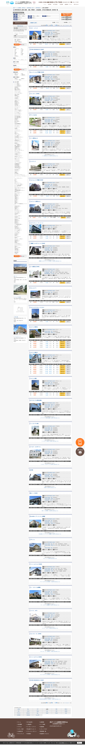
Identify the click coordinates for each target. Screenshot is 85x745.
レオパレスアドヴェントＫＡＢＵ (37, 307)
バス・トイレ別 (18, 162)
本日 (22, 73)
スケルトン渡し (18, 218)
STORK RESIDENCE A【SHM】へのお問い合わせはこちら (50, 699)
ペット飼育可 (18, 84)
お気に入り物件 (75, 2)
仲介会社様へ (55, 4)
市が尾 (52, 663)
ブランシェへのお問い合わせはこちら (50, 558)
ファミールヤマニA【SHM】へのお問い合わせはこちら (50, 581)
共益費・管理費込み (18, 41)
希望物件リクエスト (44, 733)
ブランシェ (32, 539)
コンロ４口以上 (18, 243)
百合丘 (56, 713)
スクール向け (18, 212)
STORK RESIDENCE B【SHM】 (37, 49)
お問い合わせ (76, 4)
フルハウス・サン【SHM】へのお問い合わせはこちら (50, 651)
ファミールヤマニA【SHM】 (36, 564)
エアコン (17, 171)
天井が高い (17, 105)
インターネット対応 (19, 184)
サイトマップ (21, 733)
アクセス (20, 726)
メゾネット (17, 127)
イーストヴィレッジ (17, 336)
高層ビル (17, 208)
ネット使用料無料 (18, 185)
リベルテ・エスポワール (35, 446)
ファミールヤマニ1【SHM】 (36, 656)
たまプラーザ (53, 56)
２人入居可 (17, 96)
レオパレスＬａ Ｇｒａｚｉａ (36, 222)
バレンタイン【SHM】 (35, 93)
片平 (37, 709)
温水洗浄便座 (18, 166)
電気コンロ (17, 158)
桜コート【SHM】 (34, 493)
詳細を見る (62, 44)
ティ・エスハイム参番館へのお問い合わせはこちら (50, 604)
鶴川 (52, 250)
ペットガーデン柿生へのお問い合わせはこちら (50, 441)
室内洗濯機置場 (18, 123)
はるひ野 (37, 715)
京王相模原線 (46, 272)
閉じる (79, 742)
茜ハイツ (15, 276)
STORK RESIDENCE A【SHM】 (37, 680)
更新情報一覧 (43, 731)
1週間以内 (23, 74)
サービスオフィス (18, 210)
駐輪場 (16, 143)
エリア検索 (42, 724)
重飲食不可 (17, 220)
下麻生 (37, 711)
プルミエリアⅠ (33, 288)
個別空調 (17, 252)
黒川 (18, 711)
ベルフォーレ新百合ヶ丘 (35, 201)
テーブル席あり (18, 230)
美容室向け (17, 240)
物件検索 (49, 4)
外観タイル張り (18, 149)
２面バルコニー (18, 139)
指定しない (17, 73)
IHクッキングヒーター (19, 150)
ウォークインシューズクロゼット (20, 176)
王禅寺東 (28, 715)
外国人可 (17, 109)
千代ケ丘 (18, 713)
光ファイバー (18, 183)
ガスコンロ (17, 151)
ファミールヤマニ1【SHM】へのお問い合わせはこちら (50, 674)
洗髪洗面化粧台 (18, 167)
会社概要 (20, 724)
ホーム (45, 4)
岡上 (28, 709)
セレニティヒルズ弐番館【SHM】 (37, 72)
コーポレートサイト (31, 726)
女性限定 (17, 98)
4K (15, 54)
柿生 (52, 32)
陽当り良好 (17, 88)
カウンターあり (18, 229)
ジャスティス (33, 161)
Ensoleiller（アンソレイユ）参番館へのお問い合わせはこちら (50, 533)
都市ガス (17, 133)
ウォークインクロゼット (20, 174)
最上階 (16, 200)
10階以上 (17, 197)
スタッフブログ (43, 729)
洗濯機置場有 (18, 146)
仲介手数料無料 (18, 116)
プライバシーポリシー (32, 731)
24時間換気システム (19, 137)
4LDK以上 (16, 55)
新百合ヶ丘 (53, 33)
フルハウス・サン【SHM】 (36, 633)
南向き (16, 201)
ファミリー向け (18, 113)
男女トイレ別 (18, 247)
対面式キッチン (18, 156)
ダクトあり (17, 225)
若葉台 (51, 272)
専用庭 (16, 128)
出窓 (16, 132)
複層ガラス (17, 191)
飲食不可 (17, 223)
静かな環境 (17, 121)
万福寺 (47, 713)
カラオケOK (17, 232)
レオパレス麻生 (33, 378)
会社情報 (61, 4)
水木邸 (31, 469)
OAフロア (17, 209)
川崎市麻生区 (50, 30)
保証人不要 (17, 94)
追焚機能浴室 (18, 163)
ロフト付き (17, 126)
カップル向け (18, 112)
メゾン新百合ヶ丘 (34, 138)
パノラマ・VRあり (18, 79)
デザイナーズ (18, 90)
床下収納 (17, 173)
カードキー (17, 107)
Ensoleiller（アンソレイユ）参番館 (37, 516)
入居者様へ (29, 724)
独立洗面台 (17, 169)
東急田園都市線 (47, 56)
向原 (66, 713)
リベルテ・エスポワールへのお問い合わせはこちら (50, 464)
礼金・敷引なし (17, 40)
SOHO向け (17, 213)
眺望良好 (17, 101)
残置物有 (17, 118)
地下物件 (17, 234)
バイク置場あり (18, 144)
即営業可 (17, 226)
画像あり (16, 78)
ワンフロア (17, 251)
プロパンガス (18, 134)
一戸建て (16, 34)
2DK (22, 51)
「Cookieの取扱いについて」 (63, 742)
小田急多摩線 (46, 77)
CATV (16, 181)
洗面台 (16, 246)
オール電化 (17, 135)
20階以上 (17, 198)
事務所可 (17, 95)
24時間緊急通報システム (20, 190)
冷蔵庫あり (17, 154)
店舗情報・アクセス (68, 4)
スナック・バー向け (19, 238)
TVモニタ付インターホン (20, 187)
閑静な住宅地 (18, 89)
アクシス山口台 (33, 114)
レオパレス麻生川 (34, 352)
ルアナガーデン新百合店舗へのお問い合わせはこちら (50, 417)
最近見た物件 (67, 2)
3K (21, 52)
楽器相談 (17, 87)
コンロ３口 (17, 161)
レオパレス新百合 (34, 326)
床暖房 (16, 172)
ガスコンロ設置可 (18, 110)
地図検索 (42, 726)
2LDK (16, 52)
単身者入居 (17, 102)
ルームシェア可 (18, 111)
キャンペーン (18, 115)
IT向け (16, 214)
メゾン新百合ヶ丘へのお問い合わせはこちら (50, 155)
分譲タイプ (17, 100)
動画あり (23, 78)
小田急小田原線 (47, 32)
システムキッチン (18, 155)
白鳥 (47, 711)
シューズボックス (18, 178)
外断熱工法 (17, 147)
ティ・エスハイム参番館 (35, 587)
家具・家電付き (18, 145)
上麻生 (54, 30)
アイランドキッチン (19, 157)
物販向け (17, 241)
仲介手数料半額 (18, 117)
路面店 (16, 237)
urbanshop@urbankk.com (56, 726)
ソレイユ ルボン (34, 610)
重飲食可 (17, 219)
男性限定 (17, 104)
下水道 (16, 253)
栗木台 (66, 709)
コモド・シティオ (34, 28)
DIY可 (16, 122)
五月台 (51, 77)
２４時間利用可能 (18, 224)
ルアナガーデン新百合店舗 (35, 400)
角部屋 (16, 202)
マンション (21, 33)
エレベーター (18, 138)
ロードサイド (18, 236)
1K (21, 48)
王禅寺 (18, 709)
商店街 (16, 235)
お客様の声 (20, 731)
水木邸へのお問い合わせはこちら (50, 487)
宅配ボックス (18, 189)
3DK (15, 53)
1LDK (22, 49)
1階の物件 (17, 249)
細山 (37, 713)
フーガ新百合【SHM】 (35, 266)
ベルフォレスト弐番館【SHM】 (36, 180)
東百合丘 (28, 713)
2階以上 (17, 196)
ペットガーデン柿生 (34, 423)
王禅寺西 (18, 715)
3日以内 (16, 74)
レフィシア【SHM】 (17, 297)
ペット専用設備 (18, 85)
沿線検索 (42, 722)
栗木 (56, 709)
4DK (22, 54)
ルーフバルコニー (18, 130)
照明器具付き (18, 140)
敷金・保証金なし (18, 39)
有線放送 (17, 248)
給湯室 (16, 242)
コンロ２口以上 (18, 152)
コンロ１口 (17, 160)
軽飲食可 (17, 221)
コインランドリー (18, 141)
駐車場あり (17, 195)
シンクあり (17, 231)
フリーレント (18, 106)
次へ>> (68, 25)
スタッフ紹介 (21, 729)
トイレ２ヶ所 (18, 168)
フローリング (18, 124)
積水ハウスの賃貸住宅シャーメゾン (20, 204)
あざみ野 (52, 273)
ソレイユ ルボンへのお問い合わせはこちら (50, 628)
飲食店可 (17, 207)
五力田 (28, 711)
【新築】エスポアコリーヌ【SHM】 (37, 243)
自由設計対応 (18, 206)
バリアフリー (18, 99)
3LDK (22, 53)
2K (15, 51)
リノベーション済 (18, 93)
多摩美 (66, 711)
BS (16, 180)
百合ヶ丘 (52, 121)
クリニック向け (18, 215)
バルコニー (17, 129)
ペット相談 (17, 83)
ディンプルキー (18, 192)
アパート (16, 33)
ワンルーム (17, 48)
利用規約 (29, 733)
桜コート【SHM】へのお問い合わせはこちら (50, 510)
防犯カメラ (17, 193)
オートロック (18, 186)
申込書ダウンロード (31, 729)
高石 (56, 711)
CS (16, 179)
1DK (15, 49)
